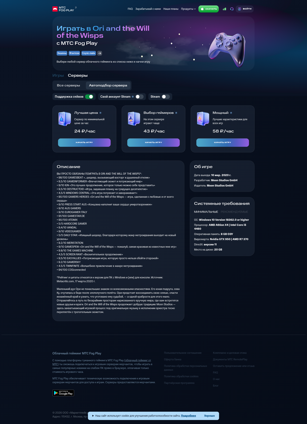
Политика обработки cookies (181, 376)
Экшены (62, 53)
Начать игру (84, 142)
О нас (216, 379)
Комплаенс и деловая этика (230, 353)
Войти (247, 9)
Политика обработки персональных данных (185, 368)
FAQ (130, 9)
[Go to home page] (89, 9)
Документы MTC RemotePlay (230, 359)
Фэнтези (74, 53)
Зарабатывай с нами (148, 9)
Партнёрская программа (179, 383)
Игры (58, 75)
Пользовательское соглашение (183, 353)
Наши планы (170, 9)
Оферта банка (172, 359)
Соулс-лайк (88, 53)
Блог (216, 386)
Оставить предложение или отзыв (234, 366)
